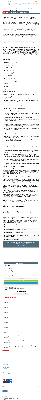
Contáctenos (4, 368)
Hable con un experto (21, 245)
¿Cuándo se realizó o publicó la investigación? (14, 232)
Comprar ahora (21, 278)
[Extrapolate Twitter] (5, 364)
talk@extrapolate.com (6, 359)
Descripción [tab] (5, 12)
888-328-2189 (10, 3)
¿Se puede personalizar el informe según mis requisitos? (16, 229)
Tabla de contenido (14, 12)
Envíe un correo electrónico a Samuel (21, 293)
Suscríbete (5, 391)
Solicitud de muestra (24, 12)
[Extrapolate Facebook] (2, 364)
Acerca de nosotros (6, 367)
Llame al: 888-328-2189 (21, 291)
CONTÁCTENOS (28, 3)
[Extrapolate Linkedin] (7, 364)
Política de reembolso (6, 373)
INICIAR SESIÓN (35, 3)
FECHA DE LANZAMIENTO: (16, 250)
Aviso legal (4, 372)
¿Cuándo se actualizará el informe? (11, 239)
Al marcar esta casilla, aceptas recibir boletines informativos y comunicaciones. (18, 389)
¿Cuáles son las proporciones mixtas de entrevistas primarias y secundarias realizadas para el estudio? (21, 235)
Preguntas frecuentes (6, 369)
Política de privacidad (6, 371)
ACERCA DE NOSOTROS (19, 3)
